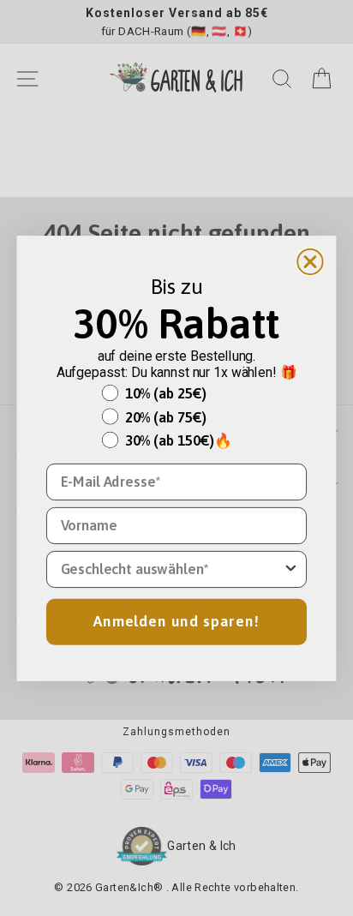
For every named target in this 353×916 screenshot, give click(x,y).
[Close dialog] (309, 260)
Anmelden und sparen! (176, 621)
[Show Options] (291, 568)
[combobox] (172, 568)
